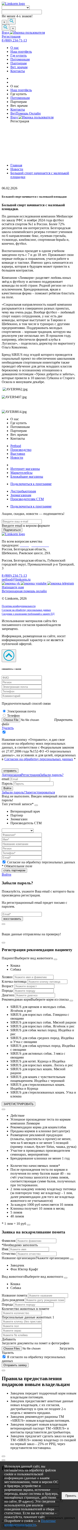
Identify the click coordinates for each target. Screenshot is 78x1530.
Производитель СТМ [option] (26, 823)
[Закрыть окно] (3, 924)
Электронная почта (21, 711)
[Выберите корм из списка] (71, 1000)
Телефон (13, 715)
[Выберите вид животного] (55, 959)
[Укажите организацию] (71, 1259)
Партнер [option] (16, 815)
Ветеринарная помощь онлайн (24, 591)
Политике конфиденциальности (30, 1523)
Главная (16, 165)
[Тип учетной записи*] (36, 805)
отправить (10, 770)
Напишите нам (13, 587)
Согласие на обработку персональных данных (26, 610)
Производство (20, 450)
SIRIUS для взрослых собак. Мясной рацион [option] (43, 1022)
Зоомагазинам (20, 495)
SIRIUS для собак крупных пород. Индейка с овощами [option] (42, 1047)
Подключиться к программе (31, 484)
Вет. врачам (19, 67)
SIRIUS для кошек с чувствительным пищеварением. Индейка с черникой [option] (37, 1079)
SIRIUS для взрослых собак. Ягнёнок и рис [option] (42, 1026)
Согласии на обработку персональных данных (38, 759)
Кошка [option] (15, 965)
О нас (14, 48)
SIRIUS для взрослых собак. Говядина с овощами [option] (39, 1016)
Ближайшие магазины (26, 476)
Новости (16, 169)
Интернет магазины (25, 469)
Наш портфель (21, 51)
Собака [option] (15, 969)
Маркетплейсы (21, 472)
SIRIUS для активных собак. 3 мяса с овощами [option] (37, 1055)
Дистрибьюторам (23, 491)
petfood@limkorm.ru (16, 579)
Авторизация (11, 775)
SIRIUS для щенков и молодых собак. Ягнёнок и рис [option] (38, 1009)
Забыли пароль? (51, 775)
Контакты (17, 71)
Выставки (17, 453)
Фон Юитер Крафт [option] (24, 1269)
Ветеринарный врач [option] (25, 811)
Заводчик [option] (17, 1265)
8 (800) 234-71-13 (14, 40)
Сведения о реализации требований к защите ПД (28, 613)
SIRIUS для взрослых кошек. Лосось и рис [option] (41, 1065)
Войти (6, 874)
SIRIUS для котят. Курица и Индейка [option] (37, 1061)
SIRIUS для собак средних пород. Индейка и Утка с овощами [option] (42, 1040)
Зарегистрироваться (40, 792)
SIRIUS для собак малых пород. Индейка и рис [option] (42, 1032)
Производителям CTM (27, 499)
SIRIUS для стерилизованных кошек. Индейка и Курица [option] (37, 1086)
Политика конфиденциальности (19, 606)
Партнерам (18, 63)
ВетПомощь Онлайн (25, 113)
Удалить (8, 728)
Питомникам (20, 59)
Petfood (15, 446)
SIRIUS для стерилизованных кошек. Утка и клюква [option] (43, 1094)
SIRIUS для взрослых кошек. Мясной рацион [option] (37, 1071)
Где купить (18, 55)
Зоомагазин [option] (19, 819)
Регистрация (11, 36)
